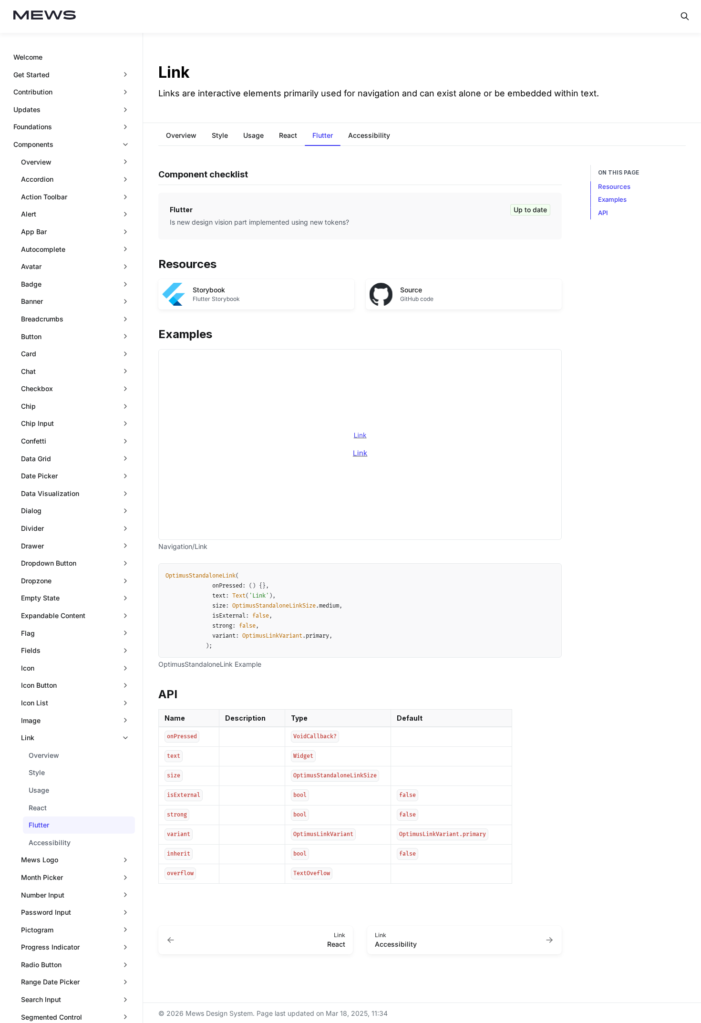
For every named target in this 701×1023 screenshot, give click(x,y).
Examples (612, 199)
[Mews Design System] (44, 16)
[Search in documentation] (684, 16)
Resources (614, 186)
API (603, 213)
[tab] (181, 136)
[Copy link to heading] (153, 263)
